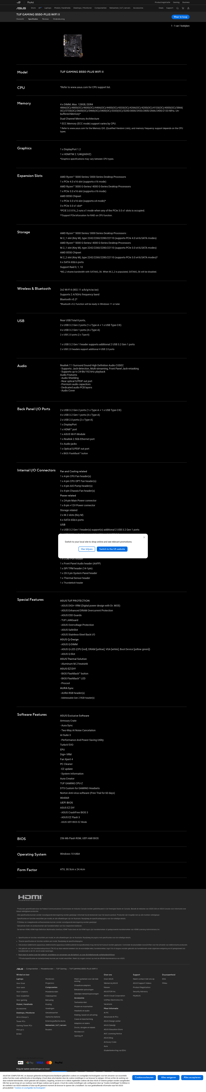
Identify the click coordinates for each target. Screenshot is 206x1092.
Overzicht (20, 19)
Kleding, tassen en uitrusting (85, 1015)
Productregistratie (162, 2)
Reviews (45, 19)
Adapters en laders (82, 1023)
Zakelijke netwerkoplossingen (86, 994)
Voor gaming (21, 1000)
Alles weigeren (168, 1077)
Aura (106, 1046)
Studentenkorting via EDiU (115, 1050)
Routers (48, 1030)
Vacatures (108, 1004)
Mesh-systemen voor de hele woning (86, 980)
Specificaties (33, 19)
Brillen (19, 1034)
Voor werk (20, 987)
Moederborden (51, 992)
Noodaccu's (79, 1032)
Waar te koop (180, 17)
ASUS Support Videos (142, 983)
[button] (176, 2)
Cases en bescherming (83, 1019)
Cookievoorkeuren (144, 1077)
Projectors (49, 983)
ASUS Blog (108, 1038)
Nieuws (107, 987)
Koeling (48, 1004)
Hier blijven (87, 549)
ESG (164, 979)
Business (186, 2)
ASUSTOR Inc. (110, 991)
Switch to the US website (112, 549)
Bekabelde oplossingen (83, 990)
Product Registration (141, 987)
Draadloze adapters (82, 985)
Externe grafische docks (55, 1021)
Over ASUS (108, 979)
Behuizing (49, 1000)
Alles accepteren (192, 1077)
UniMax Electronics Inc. (113, 1000)
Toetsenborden (80, 1002)
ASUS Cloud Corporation (114, 996)
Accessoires (21, 1009)
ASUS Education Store (113, 1029)
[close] (144, 537)
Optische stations (52, 1017)
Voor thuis (20, 983)
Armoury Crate (110, 1042)
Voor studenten (22, 996)
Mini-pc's (20, 1030)
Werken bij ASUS (111, 983)
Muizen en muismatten (83, 1006)
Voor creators (22, 992)
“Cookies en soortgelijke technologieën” (30, 1088)
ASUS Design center (112, 1021)
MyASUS (137, 996)
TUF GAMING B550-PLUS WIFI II (38, 14)
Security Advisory (140, 991)
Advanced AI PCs (111, 1017)
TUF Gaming (61, 969)
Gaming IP (78, 1036)
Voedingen (49, 1008)
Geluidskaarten (51, 1013)
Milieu (164, 983)
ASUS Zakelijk (109, 1025)
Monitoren (49, 979)
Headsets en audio (82, 1011)
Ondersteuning (59, 19)
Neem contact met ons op (143, 979)
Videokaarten (51, 996)
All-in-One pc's (22, 1017)
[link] (21, 8)
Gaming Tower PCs (24, 1025)
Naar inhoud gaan (18, 8)
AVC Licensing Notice (113, 1034)
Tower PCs (20, 1021)
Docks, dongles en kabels (84, 1027)
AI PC (106, 1013)
